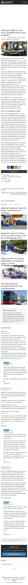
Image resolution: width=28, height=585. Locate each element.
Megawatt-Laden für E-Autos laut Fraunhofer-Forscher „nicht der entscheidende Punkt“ (13, 235)
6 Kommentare (16, 39)
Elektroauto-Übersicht (7, 577)
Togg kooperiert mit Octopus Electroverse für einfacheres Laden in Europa (12, 260)
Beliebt (11, 204)
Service (23, 37)
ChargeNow (21, 113)
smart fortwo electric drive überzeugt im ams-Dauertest (12, 189)
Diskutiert (16, 204)
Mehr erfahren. (16, 321)
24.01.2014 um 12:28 (8, 504)
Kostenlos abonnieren (14, 554)
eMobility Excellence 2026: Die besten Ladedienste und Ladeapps (13, 210)
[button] (8, 167)
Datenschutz (7, 579)
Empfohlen (4, 204)
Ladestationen (4, 178)
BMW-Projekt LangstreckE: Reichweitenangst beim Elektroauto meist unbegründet (14, 193)
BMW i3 (5, 176)
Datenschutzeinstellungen (17, 579)
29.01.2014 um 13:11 (8, 365)
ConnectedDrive (17, 176)
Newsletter (14, 171)
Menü (25, 2)
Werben (14, 580)
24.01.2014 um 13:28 (8, 432)
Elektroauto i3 (21, 60)
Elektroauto (7, 181)
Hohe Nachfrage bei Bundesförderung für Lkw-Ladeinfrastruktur (11, 286)
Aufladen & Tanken (12, 37)
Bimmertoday (6, 175)
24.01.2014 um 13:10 (5, 390)
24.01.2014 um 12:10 (5, 468)
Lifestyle (19, 37)
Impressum (22, 577)
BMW (9, 180)
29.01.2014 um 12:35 (5, 333)
